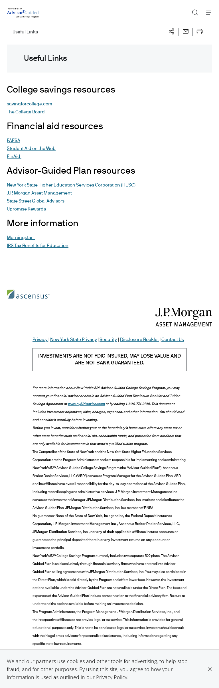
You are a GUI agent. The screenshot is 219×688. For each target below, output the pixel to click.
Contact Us (172, 339)
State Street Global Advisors (37, 201)
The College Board (26, 112)
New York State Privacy (73, 339)
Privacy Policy (111, 677)
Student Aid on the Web (31, 148)
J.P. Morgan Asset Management (39, 193)
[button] (210, 669)
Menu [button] (207, 12)
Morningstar (21, 237)
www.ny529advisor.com (86, 404)
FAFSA (13, 140)
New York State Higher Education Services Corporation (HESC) (71, 185)
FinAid (14, 156)
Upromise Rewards (27, 209)
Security (108, 339)
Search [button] (193, 11)
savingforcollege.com (29, 104)
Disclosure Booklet (139, 339)
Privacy (40, 339)
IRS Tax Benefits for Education (37, 245)
